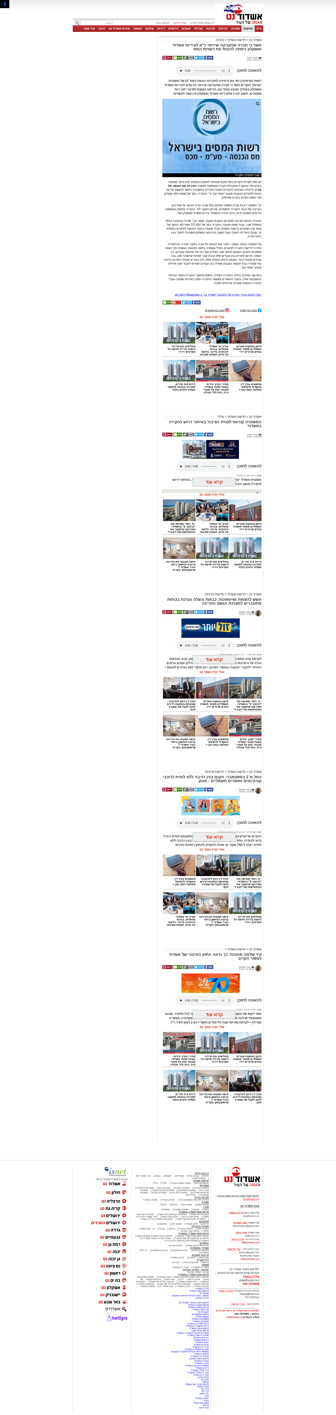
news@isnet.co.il (250, 1259)
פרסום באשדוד (201, 1354)
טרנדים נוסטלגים (159, 1250)
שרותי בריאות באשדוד (198, 1335)
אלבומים (204, 1221)
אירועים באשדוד (201, 1337)
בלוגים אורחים (175, 1245)
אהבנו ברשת (194, 1279)
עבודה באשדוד (201, 1361)
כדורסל (174, 1204)
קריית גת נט (203, 1377)
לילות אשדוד (192, 1224)
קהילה (198, 28)
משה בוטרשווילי (201, 1403)
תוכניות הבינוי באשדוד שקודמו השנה (154, 1236)
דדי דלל (205, 1391)
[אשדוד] (239, 25)
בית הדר (205, 1389)
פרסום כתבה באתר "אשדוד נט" (193, 1302)
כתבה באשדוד (201, 1363)
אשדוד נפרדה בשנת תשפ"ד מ (156, 1238)
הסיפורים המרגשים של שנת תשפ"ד (191, 1238)
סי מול (206, 1405)
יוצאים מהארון (199, 1178)
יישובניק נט (203, 1312)
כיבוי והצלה (238, 654)
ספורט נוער (186, 1204)
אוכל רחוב (191, 1195)
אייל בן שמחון (202, 1298)
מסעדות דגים (164, 1188)
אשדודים (179, 1176)
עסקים (186, 28)
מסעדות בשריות (201, 1188)
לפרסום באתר (163, 23)
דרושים (173, 28)
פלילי (220, 416)
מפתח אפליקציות (145, 1277)
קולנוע (149, 28)
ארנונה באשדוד (201, 1344)
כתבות (206, 1209)
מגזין (206, 1207)
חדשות (248, 28)
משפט (137, 28)
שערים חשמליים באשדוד (197, 1349)
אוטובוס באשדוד (146, 1284)
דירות (161, 28)
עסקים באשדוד (147, 1286)
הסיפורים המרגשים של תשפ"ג (172, 1214)
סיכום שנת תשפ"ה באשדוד (193, 1274)
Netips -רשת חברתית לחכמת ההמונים (190, 1351)
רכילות (223, 28)
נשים (206, 1279)
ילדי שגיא (204, 1393)
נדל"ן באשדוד (202, 1288)
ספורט (235, 28)
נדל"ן (155, 1183)
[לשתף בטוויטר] (199, 59)
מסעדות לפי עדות (178, 1192)
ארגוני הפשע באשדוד (180, 1183)
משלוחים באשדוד (200, 1319)
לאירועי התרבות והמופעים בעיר (194, 1199)
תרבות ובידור (201, 1197)
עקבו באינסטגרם (215, 310)
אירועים (205, 1224)
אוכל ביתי (204, 1190)
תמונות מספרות (181, 1209)
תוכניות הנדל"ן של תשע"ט (161, 1281)
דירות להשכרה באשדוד (197, 1326)
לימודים (191, 1257)
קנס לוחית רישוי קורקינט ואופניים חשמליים (237, 832)
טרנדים (175, 1262)
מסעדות (204, 1185)
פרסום (205, 1382)
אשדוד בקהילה (200, 1226)
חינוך (101, 28)
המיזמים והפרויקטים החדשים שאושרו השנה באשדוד (183, 1277)
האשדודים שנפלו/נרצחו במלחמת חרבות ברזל (187, 1240)
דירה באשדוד (202, 1368)
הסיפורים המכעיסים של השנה (191, 1219)
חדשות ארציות (214, 594)
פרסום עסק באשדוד (199, 1291)
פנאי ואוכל (170, 1279)
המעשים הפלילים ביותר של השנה (174, 1284)
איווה (206, 1400)
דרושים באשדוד (201, 1340)
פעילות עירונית (186, 1228)
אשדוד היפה (202, 1228)
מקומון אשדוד (202, 1316)
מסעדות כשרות (159, 1192)
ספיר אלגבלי (203, 1386)
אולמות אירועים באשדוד (197, 1365)
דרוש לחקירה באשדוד (246, 475)
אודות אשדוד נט (119, 28)
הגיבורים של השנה (200, 1214)
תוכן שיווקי (204, 1257)
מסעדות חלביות (182, 1188)
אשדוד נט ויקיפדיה (199, 1356)
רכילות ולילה (202, 1173)
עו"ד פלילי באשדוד (199, 1370)
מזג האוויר (251, 654)
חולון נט (205, 1379)
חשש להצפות (226, 654)
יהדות (181, 1279)
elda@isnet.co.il (250, 1242)
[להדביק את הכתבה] (176, 303)
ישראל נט (204, 1293)
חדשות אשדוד (236, 40)
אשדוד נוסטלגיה (199, 1247)
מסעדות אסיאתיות (187, 1190)
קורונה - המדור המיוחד (196, 1269)
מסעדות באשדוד (200, 1321)
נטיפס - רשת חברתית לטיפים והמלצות (190, 1295)
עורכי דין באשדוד (180, 1267)
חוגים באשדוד (168, 1199)
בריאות (171, 1228)
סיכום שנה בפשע (169, 1216)
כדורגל (164, 1204)
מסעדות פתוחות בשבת (163, 1190)
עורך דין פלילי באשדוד (198, 1372)
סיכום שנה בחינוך (190, 1216)
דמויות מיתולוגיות (179, 1250)
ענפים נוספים (202, 1204)
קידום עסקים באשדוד (198, 1307)
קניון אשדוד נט (165, 1286)
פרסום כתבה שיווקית (198, 1358)
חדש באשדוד (177, 1257)
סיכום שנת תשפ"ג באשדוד (193, 1211)
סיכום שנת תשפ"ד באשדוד (193, 1233)
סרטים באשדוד (201, 1286)
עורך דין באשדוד (201, 1375)
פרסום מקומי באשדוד (198, 1305)
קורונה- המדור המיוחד (198, 1272)
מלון (207, 1396)
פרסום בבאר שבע (200, 1330)
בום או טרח (193, 1176)
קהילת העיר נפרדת (190, 1231)
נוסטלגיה (165, 1209)
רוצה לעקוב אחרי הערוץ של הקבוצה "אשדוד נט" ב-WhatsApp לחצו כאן (218, 294)
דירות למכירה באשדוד (198, 1323)
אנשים (157, 1176)
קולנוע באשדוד (150, 1199)
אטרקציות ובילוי (190, 1262)
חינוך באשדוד (183, 1286)
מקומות (168, 1176)
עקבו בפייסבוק (249, 310)
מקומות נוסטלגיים (200, 1250)
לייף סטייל (203, 1259)
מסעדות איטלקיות (145, 1188)
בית (259, 28)
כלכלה (220, 40)
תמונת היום (176, 1224)
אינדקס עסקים (154, 1279)
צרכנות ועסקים (200, 1255)
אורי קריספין (234, 1249)
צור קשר (89, 28)
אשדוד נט (255, 40)
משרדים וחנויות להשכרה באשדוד (192, 1333)
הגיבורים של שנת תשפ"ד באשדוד (192, 1236)
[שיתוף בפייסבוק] (208, 59)
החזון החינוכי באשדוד (246, 1009)
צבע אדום (204, 1407)
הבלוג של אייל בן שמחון (197, 1245)
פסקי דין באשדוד (200, 1267)
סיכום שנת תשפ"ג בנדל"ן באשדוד (156, 1219)
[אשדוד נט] (237, 1187)
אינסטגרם (162, 1224)
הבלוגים (204, 1243)
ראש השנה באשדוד (187, 1281)
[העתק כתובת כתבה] (188, 59)
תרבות (210, 28)
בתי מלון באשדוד (200, 1309)
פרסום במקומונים (200, 1314)
